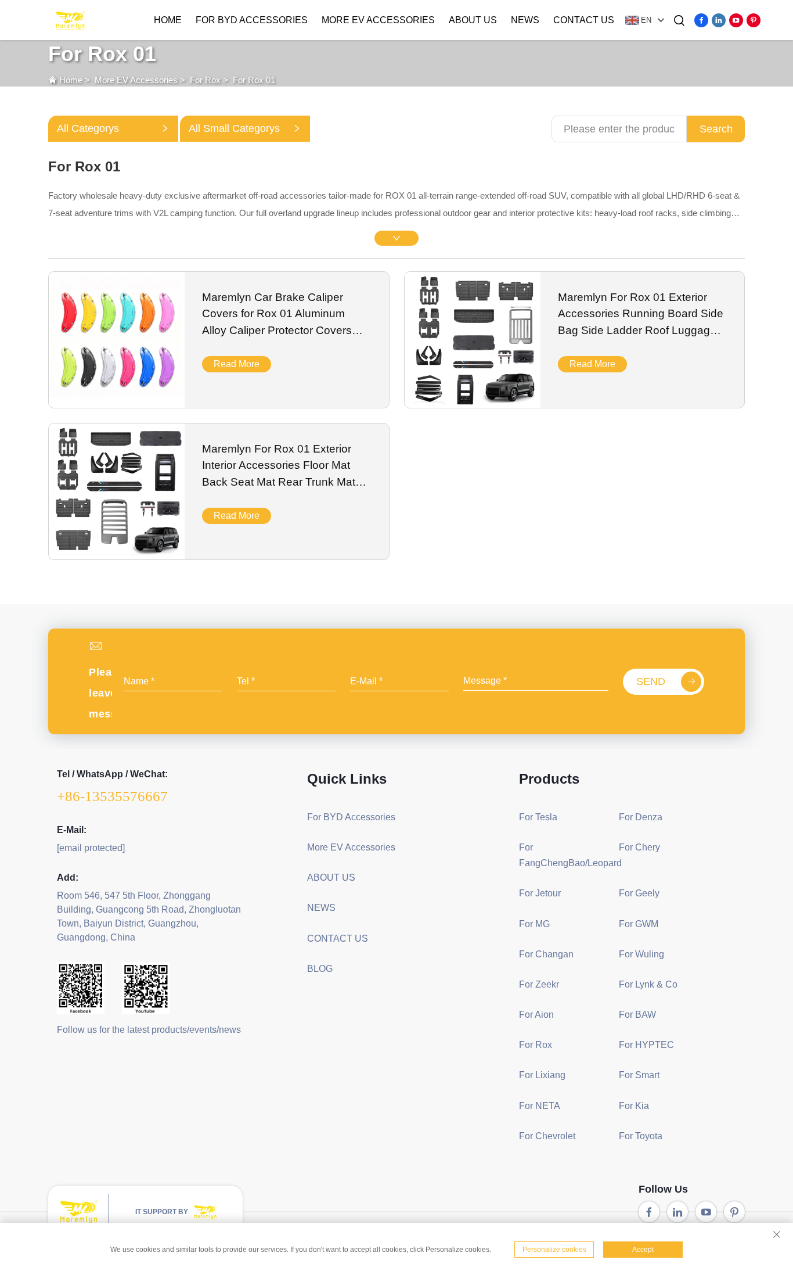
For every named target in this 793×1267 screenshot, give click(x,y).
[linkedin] (719, 20)
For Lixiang (542, 1075)
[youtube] (736, 20)
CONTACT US (583, 20)
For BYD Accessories (252, 20)
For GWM (638, 924)
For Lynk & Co (648, 984)
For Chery (639, 847)
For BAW (637, 1015)
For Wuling (641, 954)
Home (168, 20)
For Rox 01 (254, 80)
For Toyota (640, 1136)
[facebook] (701, 20)
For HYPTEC (646, 1045)
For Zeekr (539, 984)
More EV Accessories (378, 20)
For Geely (639, 893)
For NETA (539, 1106)
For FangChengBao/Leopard (564, 855)
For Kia (634, 1106)
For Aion (536, 1015)
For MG (534, 924)
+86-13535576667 (112, 796)
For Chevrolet (547, 1136)
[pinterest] (753, 20)
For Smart (639, 1075)
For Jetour (540, 893)
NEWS (525, 20)
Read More (236, 364)
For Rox (205, 80)
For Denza (640, 817)
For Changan (546, 954)
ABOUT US (473, 20)
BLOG (320, 969)
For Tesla (538, 817)
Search (716, 129)
